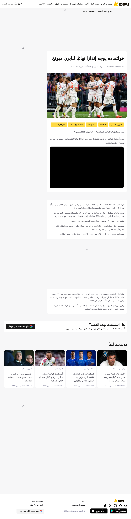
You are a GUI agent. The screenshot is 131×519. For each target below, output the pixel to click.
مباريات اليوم (106, 4)
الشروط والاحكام (36, 505)
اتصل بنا (82, 501)
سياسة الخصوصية (78, 505)
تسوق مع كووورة (89, 11)
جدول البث (95, 4)
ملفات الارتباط (37, 501)
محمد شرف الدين (101, 66)
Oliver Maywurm (116, 66)
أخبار (87, 4)
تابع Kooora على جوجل (18, 326)
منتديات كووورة (76, 4)
